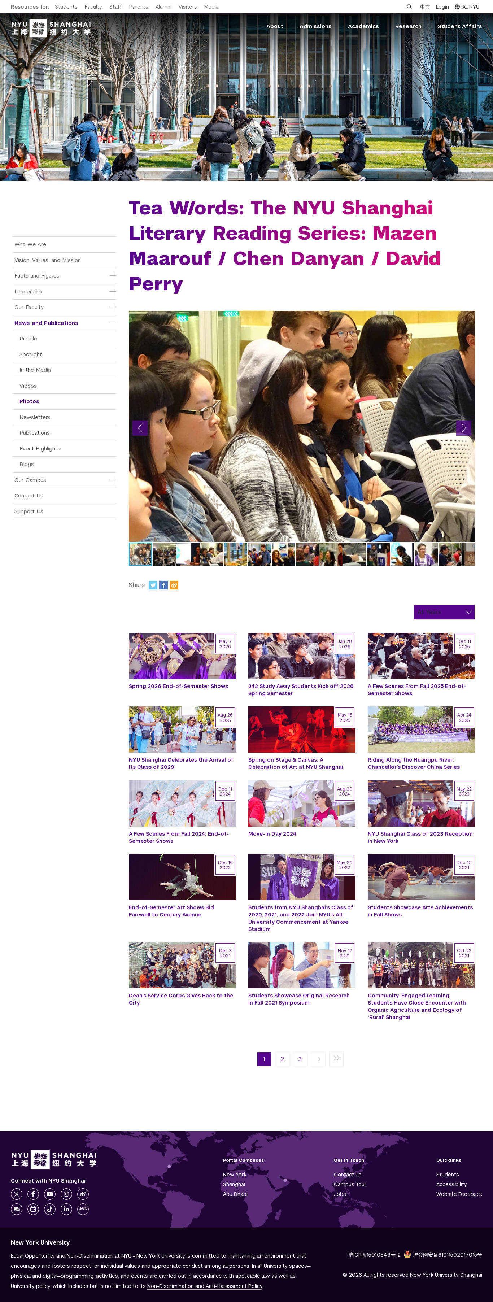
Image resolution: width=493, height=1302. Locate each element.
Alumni (163, 7)
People (28, 338)
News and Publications (46, 322)
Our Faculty (29, 307)
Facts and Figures (37, 275)
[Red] (83, 1209)
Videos (28, 385)
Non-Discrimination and (204, 1286)
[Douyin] (50, 1209)
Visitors (188, 7)
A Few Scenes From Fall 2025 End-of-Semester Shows (417, 690)
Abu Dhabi (235, 1194)
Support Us (28, 511)
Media (211, 7)
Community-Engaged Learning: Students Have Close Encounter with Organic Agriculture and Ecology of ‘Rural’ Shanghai (417, 1006)
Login (442, 7)
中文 (425, 7)
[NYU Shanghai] (54, 1159)
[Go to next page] (318, 1059)
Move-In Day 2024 (272, 834)
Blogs (26, 464)
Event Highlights (39, 448)
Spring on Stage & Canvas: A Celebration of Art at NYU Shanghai (295, 763)
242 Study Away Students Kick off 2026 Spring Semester (301, 690)
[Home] (51, 28)
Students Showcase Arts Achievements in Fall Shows (420, 911)
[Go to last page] (336, 1059)
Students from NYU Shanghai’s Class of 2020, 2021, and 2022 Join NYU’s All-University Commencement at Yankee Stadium (300, 918)
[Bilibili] (33, 1209)
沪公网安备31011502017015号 (447, 1254)
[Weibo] (174, 585)
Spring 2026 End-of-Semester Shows (178, 686)
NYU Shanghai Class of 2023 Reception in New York (420, 837)
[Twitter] (153, 585)
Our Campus (30, 479)
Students (66, 7)
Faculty (93, 7)
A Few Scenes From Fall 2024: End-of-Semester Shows (179, 837)
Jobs (340, 1194)
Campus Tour (350, 1184)
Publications (34, 432)
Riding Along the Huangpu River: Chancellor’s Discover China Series (414, 763)
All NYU (470, 7)
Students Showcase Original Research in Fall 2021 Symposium (299, 999)
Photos (29, 401)
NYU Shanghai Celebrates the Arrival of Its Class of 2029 (181, 763)
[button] (140, 428)
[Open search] (409, 6)
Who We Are (30, 244)
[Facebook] (163, 585)
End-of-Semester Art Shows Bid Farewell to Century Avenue (171, 911)
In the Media (35, 369)
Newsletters (35, 417)
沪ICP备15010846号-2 (374, 1254)
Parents (138, 7)
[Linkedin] (66, 1209)
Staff (115, 7)
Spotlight (30, 354)
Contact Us (28, 495)
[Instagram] (66, 1194)
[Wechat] (16, 1209)
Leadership (28, 291)
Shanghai (234, 1184)
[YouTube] (50, 1194)
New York (235, 1174)
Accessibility (451, 1184)
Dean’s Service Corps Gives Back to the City (181, 999)
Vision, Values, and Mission (47, 260)
